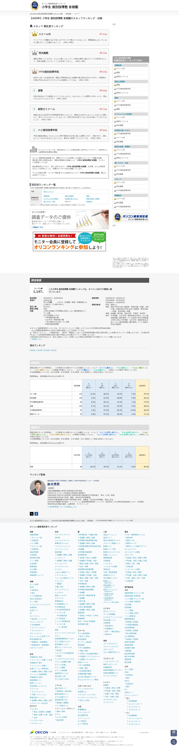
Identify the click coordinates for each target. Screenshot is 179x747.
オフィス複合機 (61, 670)
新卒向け (108, 634)
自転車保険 (34, 552)
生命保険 (33, 564)
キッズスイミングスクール (87, 697)
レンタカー (59, 592)
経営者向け (109, 626)
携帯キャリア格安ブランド (136, 546)
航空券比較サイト (62, 694)
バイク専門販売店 (63, 621)
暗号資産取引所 (36, 639)
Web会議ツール (109, 620)
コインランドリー (62, 549)
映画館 (105, 685)
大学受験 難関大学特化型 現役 (89, 546)
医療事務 (86, 648)
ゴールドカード (37, 630)
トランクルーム (61, 575)
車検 (56, 630)
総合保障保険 (130, 654)
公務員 (82, 659)
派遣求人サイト (109, 575)
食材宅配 (58, 552)
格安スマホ (130, 540)
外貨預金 (33, 607)
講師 (87, 196)
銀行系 (34, 619)
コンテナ (60, 581)
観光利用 (60, 720)
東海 (40, 671)
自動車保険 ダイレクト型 (134, 593)
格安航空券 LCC (61, 700)
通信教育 (81, 613)
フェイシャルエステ (111, 646)
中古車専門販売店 (63, 610)
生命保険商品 (130, 628)
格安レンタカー (61, 595)
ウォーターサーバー (62, 535)
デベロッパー (37, 723)
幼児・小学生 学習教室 (86, 621)
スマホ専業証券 (36, 596)
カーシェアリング (62, 590)
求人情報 (113, 732)
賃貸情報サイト (36, 680)
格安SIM (129, 538)
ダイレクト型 (37, 538)
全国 (117, 697)
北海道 (82, 558)
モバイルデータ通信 (132, 552)
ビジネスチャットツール (112, 617)
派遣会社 (106, 569)
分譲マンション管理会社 (39, 669)
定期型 (135, 622)
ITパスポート (91, 659)
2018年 (47, 350)
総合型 (59, 650)
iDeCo (127, 681)
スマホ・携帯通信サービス (135, 535)
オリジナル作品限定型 (65, 653)
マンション (36, 660)
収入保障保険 (131, 633)
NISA (32, 587)
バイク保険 (34, 543)
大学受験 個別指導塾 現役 (88, 540)
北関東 (41, 712)
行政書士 (83, 656)
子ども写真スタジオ (62, 641)
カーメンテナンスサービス (65, 633)
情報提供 (89, 201)
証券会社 (35, 590)
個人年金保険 (130, 656)
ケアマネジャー (94, 656)
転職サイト (107, 546)
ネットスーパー (61, 564)
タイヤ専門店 (83, 724)
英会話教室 (82, 639)
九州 (50, 671)
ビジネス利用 (62, 717)
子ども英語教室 (84, 633)
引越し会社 (59, 587)
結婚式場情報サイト (111, 673)
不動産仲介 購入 (36, 663)
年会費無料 (36, 625)
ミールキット (60, 558)
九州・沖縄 (84, 566)
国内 (58, 711)
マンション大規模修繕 (38, 674)
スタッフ (118, 179)
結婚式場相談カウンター (112, 670)
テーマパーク (108, 702)
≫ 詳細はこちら (36, 339)
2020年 (32, 350)
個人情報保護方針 (77, 732)
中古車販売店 (60, 607)
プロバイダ (129, 555)
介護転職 (106, 561)
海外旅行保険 (35, 558)
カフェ (57, 636)
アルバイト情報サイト (111, 543)
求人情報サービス (110, 578)
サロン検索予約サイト (111, 652)
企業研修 (106, 623)
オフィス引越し (61, 665)
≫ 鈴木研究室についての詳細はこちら (62, 507)
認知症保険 (129, 645)
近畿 (45, 671)
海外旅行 (68, 691)
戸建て (44, 660)
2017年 (54, 350)
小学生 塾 (81, 601)
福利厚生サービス (62, 673)
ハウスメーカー (37, 720)
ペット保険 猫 (130, 616)
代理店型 (35, 540)
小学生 (95, 615)
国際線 (66, 703)
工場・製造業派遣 (110, 572)
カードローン (35, 616)
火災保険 (33, 555)
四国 (128, 564)
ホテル (57, 714)
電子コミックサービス (63, 647)
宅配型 (59, 584)
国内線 (59, 703)
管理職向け (109, 629)
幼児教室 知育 (83, 624)
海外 (63, 711)
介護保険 (128, 651)
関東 (118, 688)
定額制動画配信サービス (64, 639)
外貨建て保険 (130, 648)
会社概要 (53, 732)
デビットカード (36, 633)
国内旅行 (60, 691)
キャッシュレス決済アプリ (40, 636)
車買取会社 (59, 601)
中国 (145, 561)
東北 (35, 712)
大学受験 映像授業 (85, 552)
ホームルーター (131, 549)
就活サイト (107, 538)
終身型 (128, 622)
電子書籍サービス (62, 644)
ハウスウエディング (111, 661)
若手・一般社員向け (112, 632)
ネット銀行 (34, 602)
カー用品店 (82, 721)
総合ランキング (49, 191)
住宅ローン (34, 610)
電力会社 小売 (60, 676)
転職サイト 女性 (109, 549)
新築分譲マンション (37, 697)
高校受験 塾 (82, 555)
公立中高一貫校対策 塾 (86, 595)
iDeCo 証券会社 (36, 599)
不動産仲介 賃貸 (36, 677)
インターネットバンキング (40, 604)
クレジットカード (36, 622)
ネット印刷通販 (109, 614)
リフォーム (34, 689)
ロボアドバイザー (36, 648)
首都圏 (34, 671)
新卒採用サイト (109, 586)
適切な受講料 (69, 196)
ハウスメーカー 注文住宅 (39, 703)
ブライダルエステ (110, 644)
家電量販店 (82, 709)
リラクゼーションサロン (87, 695)
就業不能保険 (130, 642)
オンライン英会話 (84, 642)
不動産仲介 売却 (36, 657)
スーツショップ (84, 718)
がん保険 (33, 569)
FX (31, 613)
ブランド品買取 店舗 (63, 662)
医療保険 (33, 566)
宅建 (81, 651)
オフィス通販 (60, 667)
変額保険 (128, 659)
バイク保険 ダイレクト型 (134, 599)
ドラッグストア (84, 712)
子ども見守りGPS (62, 679)
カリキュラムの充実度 (51, 199)
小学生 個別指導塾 (85, 607)
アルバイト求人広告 (111, 602)
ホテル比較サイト (62, 697)
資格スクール (83, 662)
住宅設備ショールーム (38, 686)
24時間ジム (82, 692)
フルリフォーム (37, 692)
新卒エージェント (110, 590)
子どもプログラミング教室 (88, 680)
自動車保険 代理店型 (132, 596)
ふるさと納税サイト (62, 572)
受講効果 (46, 196)
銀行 (33, 593)
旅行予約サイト (61, 688)
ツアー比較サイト (62, 706)
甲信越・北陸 (91, 561)
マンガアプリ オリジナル (64, 659)
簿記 (86, 651)
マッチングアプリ (110, 676)
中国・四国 (48, 715)
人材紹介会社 (108, 594)
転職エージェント (110, 555)
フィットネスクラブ (85, 689)
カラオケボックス (110, 700)
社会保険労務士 (92, 654)
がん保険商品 (130, 636)
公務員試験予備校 (84, 674)
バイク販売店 (60, 618)
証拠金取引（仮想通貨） (41, 645)
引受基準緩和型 (132, 625)
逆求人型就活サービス (111, 540)
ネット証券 (34, 584)
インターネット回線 (132, 569)
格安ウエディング (110, 664)
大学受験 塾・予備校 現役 (88, 535)
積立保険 (128, 662)
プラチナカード (134, 710)
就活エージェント (110, 535)
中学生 (88, 615)
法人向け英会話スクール (87, 677)
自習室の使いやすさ (71, 199)
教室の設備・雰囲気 (92, 199)
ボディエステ (108, 649)
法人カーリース (109, 611)
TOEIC (82, 654)
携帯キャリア (131, 543)
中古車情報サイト (62, 604)
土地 (50, 660)
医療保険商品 (130, 619)
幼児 (81, 636)
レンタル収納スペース (65, 578)
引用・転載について (102, 732)
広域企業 (129, 566)
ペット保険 (34, 561)
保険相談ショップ (36, 575)
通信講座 (81, 645)
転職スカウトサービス (111, 552)
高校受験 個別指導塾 (86, 569)
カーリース (59, 598)
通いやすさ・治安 (49, 201)
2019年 (39, 350)
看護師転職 (107, 558)
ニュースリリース (64, 732)
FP (81, 648)
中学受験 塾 (82, 584)
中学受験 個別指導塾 (86, 590)
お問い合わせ (89, 732)
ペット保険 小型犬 (132, 613)
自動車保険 (34, 535)
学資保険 (33, 572)
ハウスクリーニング (62, 546)
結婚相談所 (107, 667)
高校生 (82, 615)
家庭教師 (81, 618)
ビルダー (35, 709)
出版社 (59, 656)
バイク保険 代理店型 (132, 602)
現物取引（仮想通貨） (40, 642)
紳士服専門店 (83, 715)
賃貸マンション (36, 683)
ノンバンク (42, 619)
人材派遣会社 (108, 599)
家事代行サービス (62, 543)
